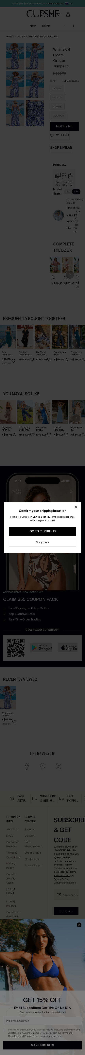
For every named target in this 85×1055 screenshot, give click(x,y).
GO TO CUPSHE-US (43, 531)
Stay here (42, 542)
